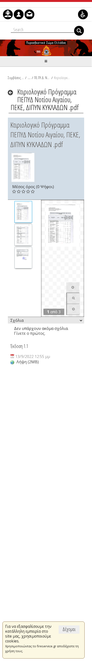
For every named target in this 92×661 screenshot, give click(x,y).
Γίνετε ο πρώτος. (29, 333)
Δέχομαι (69, 629)
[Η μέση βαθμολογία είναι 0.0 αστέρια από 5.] (14, 191)
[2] (23, 235)
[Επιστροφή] (12, 92)
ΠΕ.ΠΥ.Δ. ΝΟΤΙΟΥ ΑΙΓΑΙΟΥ (42, 77)
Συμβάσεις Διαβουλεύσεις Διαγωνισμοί (16, 77)
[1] (23, 212)
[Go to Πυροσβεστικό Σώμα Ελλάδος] (46, 48)
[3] (23, 258)
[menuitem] (7, 14)
